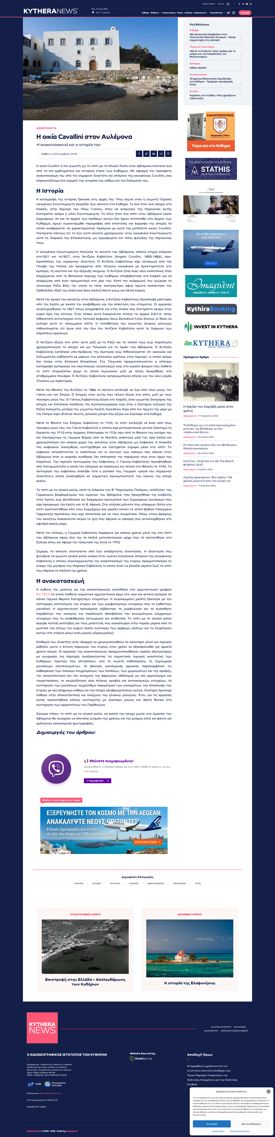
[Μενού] (234, 13)
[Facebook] (239, 4)
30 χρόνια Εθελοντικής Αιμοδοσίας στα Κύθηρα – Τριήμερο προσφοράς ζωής (211, 81)
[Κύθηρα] (42, 1027)
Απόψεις (195, 63)
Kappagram (72, 1131)
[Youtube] (247, 4)
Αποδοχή (211, 1124)
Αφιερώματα (190, 416)
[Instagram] (243, 4)
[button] (268, 1091)
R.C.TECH (43, 594)
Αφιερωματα (46, 128)
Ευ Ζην (194, 91)
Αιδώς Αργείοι (198, 67)
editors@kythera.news (50, 1093)
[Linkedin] (251, 4)
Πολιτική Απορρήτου (239, 1131)
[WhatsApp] (146, 154)
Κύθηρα (194, 30)
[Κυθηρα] (57, 11)
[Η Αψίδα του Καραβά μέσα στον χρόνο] (211, 382)
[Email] (161, 154)
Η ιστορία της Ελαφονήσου (189, 983)
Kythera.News (34, 1131)
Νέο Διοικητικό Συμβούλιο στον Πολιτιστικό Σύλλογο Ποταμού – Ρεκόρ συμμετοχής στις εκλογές (213, 37)
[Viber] (168, 154)
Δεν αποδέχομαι (251, 1124)
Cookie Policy (218, 1131)
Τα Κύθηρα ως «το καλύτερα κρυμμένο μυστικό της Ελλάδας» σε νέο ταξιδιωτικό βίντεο (209, 429)
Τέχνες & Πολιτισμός (202, 47)
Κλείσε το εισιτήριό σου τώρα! (61, 800)
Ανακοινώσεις (198, 74)
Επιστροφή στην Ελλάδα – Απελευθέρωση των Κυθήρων (85, 981)
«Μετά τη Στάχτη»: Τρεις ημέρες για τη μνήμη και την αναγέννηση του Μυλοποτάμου (213, 54)
